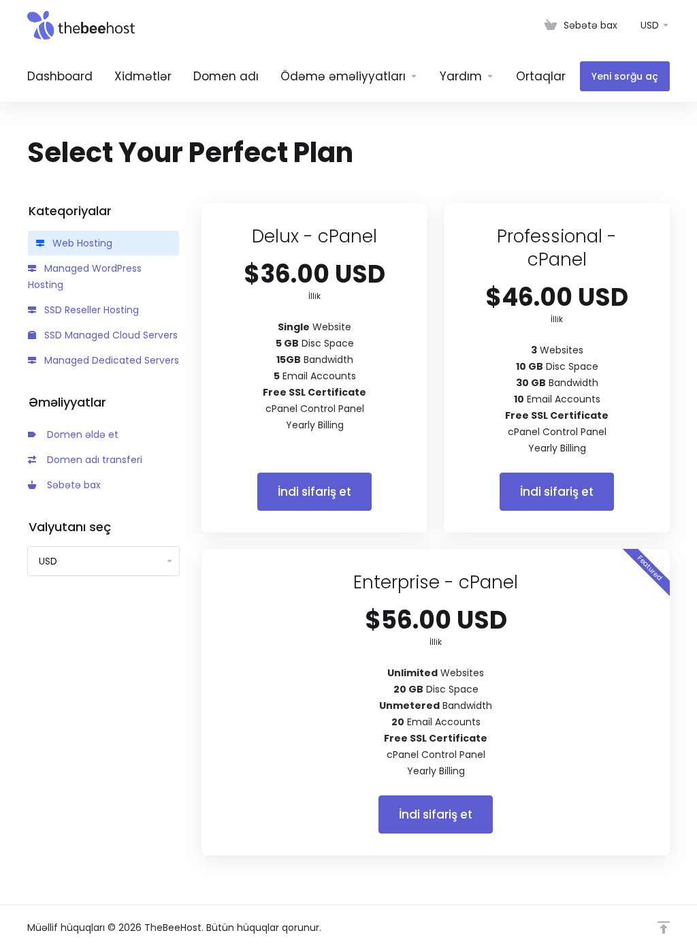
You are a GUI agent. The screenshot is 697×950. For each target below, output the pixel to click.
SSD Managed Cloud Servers (110, 335)
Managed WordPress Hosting (85, 276)
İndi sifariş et (314, 492)
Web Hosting (81, 243)
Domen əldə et (80, 434)
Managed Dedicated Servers (110, 360)
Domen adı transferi (92, 459)
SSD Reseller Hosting (90, 310)
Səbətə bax (71, 485)
